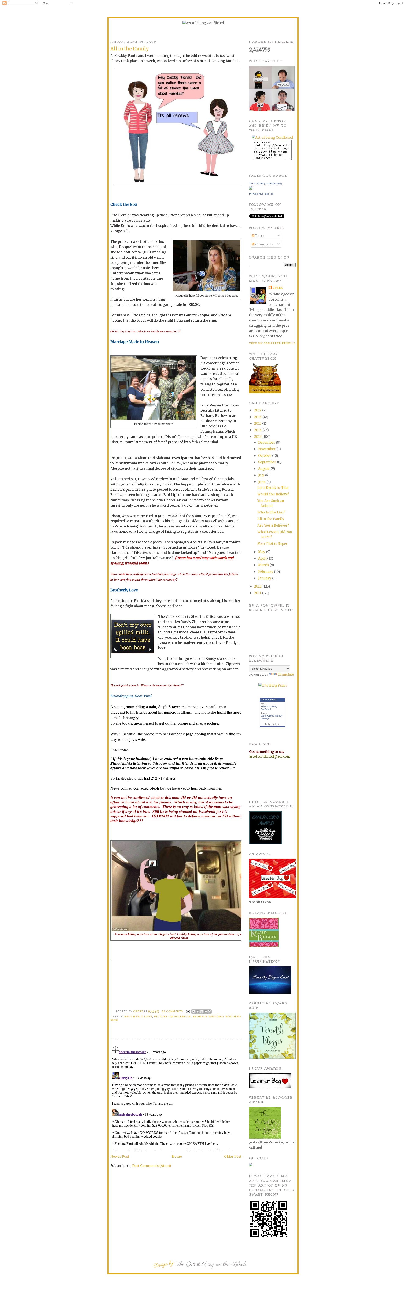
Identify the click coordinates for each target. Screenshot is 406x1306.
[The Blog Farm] (272, 685)
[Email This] (193, 1011)
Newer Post (119, 1156)
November (267, 449)
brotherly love (138, 1016)
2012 (258, 586)
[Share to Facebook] (205, 1011)
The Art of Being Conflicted (269, 707)
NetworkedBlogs (268, 699)
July (261, 475)
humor (278, 715)
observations (267, 715)
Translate (286, 674)
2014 (258, 430)
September (267, 462)
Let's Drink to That (273, 488)
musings (265, 718)
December (267, 442)
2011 (258, 593)
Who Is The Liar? (271, 512)
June (262, 482)
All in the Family (270, 519)
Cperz (138, 1011)
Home (177, 1156)
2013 (258, 437)
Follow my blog (272, 724)
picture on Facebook (172, 1016)
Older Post (232, 1156)
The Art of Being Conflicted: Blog (265, 183)
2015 (258, 423)
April (262, 558)
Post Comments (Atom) (151, 1166)
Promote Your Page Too (261, 193)
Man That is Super (272, 544)
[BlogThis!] (197, 1011)
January (265, 578)
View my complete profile (272, 343)
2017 (258, 410)
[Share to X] (201, 1011)
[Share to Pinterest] (209, 1011)
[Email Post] (188, 1011)
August (264, 469)
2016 (258, 417)
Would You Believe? (273, 494)
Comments (264, 244)
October (265, 456)
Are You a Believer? (273, 525)
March (264, 565)
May (262, 552)
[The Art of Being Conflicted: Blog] (250, 188)
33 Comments (172, 1011)
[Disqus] (175, 1097)
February (266, 572)
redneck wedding (208, 1016)
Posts (259, 236)
